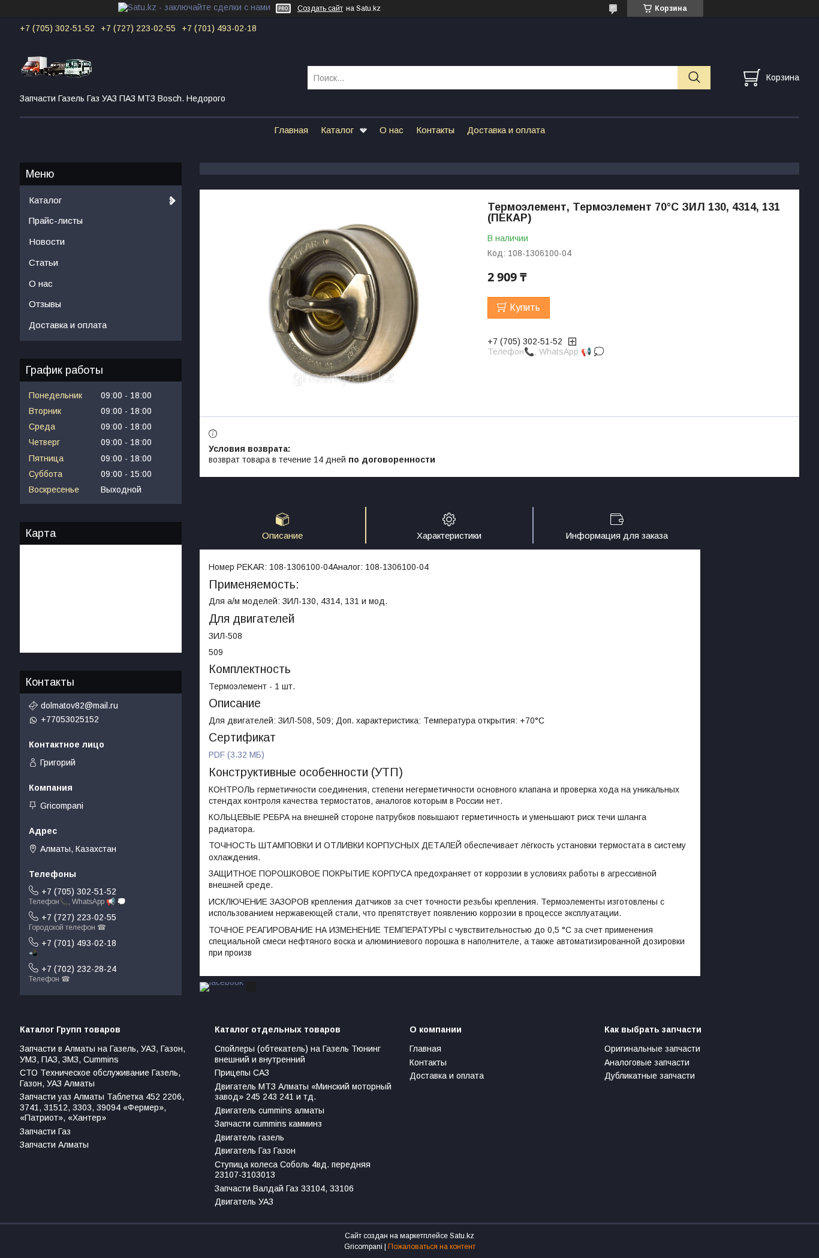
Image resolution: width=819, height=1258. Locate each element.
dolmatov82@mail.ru (79, 705)
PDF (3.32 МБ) (236, 754)
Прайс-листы (56, 220)
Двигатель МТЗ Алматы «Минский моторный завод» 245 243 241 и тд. (303, 1092)
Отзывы (45, 304)
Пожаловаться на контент (431, 1246)
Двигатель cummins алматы (269, 1110)
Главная (291, 130)
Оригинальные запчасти (652, 1048)
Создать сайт (320, 8)
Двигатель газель (249, 1137)
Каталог (337, 130)
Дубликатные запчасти (649, 1075)
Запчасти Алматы (54, 1144)
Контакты (435, 130)
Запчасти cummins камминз (268, 1123)
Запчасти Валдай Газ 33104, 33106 (284, 1188)
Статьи (43, 262)
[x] (251, 988)
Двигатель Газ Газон (255, 1150)
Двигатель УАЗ (244, 1201)
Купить (525, 307)
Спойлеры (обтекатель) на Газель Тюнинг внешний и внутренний (298, 1054)
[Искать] (694, 77)
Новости (47, 241)
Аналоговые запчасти (646, 1062)
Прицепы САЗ (242, 1072)
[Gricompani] (156, 67)
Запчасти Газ (45, 1131)
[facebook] (221, 982)
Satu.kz (462, 1236)
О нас (392, 130)
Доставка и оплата (506, 130)
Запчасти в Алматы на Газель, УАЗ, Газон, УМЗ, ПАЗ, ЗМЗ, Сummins (102, 1054)
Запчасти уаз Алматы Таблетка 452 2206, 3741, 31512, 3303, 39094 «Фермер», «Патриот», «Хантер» (102, 1107)
